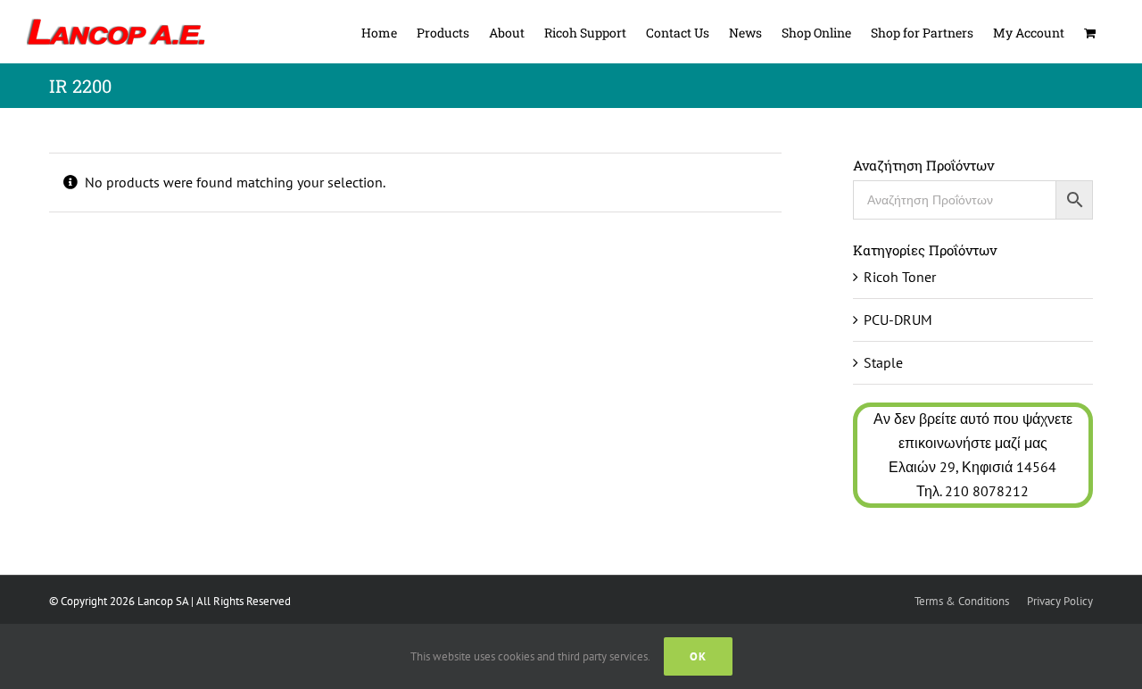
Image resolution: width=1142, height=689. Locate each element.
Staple (883, 362)
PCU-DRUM (898, 319)
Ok (698, 656)
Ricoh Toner (900, 277)
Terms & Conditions (961, 601)
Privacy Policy (1060, 601)
